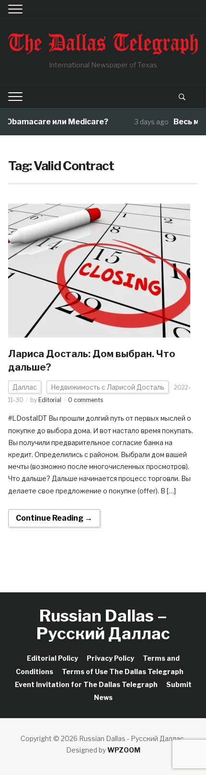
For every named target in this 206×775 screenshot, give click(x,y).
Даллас (24, 387)
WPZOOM (123, 750)
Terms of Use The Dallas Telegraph (122, 671)
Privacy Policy (110, 658)
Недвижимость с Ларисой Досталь (107, 387)
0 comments (85, 400)
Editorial (49, 400)
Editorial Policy (52, 658)
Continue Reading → (54, 518)
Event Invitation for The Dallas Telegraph (86, 684)
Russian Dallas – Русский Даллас (103, 624)
